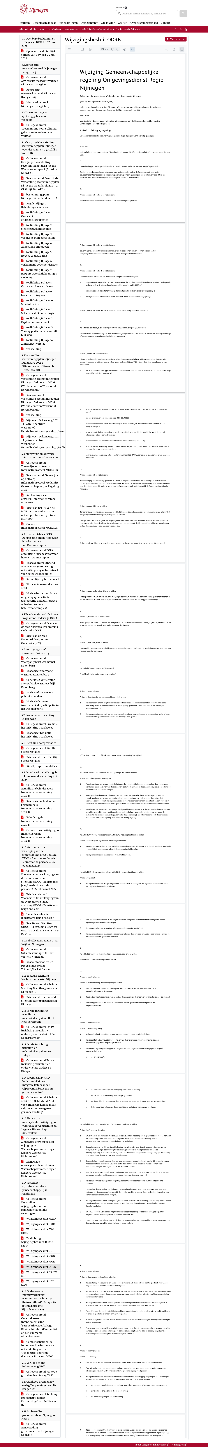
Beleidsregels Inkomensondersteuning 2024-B (36, 821)
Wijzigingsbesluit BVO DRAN (37, 1231)
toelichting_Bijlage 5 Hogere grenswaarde (36, 253)
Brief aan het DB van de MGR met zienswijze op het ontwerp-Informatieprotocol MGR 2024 (38, 513)
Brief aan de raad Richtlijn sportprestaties (39, 759)
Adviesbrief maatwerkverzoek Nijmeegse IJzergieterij (39, 93)
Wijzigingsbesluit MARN (41, 1218)
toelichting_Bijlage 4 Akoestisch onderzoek (36, 245)
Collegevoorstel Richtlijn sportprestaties (39, 750)
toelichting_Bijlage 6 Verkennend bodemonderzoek (39, 262)
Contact (165, 22)
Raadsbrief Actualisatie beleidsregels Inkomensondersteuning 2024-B (38, 807)
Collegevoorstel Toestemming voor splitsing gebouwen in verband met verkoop (38, 130)
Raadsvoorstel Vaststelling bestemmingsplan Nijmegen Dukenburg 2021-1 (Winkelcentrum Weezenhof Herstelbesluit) (40, 402)
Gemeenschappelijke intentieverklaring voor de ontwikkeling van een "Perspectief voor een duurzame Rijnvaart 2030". (37, 1349)
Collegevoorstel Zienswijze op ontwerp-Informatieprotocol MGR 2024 (39, 466)
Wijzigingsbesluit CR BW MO (39, 1274)
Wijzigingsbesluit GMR (40, 1224)
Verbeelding (33, 349)
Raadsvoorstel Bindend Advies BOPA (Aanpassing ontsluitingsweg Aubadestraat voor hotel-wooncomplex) (39, 568)
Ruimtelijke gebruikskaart (42, 579)
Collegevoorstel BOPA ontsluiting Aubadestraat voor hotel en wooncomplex (39, 554)
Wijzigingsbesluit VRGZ (40, 1256)
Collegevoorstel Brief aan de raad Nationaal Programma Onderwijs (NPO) (39, 627)
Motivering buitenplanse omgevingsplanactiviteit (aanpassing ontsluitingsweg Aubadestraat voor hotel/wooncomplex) (39, 601)
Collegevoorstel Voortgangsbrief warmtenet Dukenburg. (38, 662)
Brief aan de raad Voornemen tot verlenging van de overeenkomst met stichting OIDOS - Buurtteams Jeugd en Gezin (40, 901)
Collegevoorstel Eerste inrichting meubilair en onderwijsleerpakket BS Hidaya (37, 1066)
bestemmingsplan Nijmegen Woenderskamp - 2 (39, 196)
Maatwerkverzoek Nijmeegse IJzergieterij (35, 104)
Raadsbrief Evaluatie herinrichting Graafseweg (37, 734)
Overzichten (88, 22)
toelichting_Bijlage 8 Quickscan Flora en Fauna (37, 284)
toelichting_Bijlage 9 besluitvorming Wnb (36, 293)
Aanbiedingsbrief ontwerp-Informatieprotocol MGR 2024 (38, 499)
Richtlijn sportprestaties (41, 766)
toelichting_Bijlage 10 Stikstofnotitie (37, 302)
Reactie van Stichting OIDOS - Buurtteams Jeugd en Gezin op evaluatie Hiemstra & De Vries (39, 929)
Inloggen (179, 1444)
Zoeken (120, 7)
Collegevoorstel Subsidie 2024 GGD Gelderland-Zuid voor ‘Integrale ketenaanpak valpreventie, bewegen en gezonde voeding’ (39, 1105)
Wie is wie (107, 22)
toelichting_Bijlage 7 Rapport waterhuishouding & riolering (39, 273)
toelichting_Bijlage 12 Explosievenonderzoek (37, 320)
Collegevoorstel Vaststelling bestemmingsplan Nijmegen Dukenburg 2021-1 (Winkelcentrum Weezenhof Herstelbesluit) (40, 382)
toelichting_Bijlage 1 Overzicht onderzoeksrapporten (36, 216)
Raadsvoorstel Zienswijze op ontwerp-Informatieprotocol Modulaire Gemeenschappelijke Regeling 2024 (40, 482)
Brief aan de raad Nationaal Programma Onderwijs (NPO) (34, 639)
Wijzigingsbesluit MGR (40, 1261)
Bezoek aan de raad (44, 22)
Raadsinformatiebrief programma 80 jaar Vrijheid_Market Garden (37, 965)
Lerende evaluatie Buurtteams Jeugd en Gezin (37, 916)
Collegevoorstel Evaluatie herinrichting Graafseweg (39, 725)
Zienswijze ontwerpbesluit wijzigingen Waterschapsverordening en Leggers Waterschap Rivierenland (38, 1169)
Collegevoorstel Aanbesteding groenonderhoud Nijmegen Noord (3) (38, 1429)
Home (41, 29)
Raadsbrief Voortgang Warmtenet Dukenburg (37, 672)
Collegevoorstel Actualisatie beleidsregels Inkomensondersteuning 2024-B (37, 790)
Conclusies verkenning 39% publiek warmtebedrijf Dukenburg (38, 683)
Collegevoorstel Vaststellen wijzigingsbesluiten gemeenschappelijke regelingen (34, 1206)
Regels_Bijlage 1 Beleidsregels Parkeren (35, 205)
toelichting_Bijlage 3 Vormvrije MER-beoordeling (38, 236)
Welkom (24, 22)
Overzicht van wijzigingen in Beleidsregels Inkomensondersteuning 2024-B (40, 836)
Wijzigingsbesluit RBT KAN (37, 1283)
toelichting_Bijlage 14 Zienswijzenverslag (37, 341)
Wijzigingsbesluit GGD (40, 1250)
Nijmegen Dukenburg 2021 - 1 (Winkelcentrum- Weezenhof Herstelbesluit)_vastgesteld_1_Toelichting (40, 442)
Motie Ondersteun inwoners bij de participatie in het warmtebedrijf (40, 705)
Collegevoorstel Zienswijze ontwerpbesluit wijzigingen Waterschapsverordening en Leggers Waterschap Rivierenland (38, 1147)
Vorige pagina (177, 39)
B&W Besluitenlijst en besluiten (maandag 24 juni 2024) (90, 29)
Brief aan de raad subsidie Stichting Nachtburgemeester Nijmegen (39, 1001)
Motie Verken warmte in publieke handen (38, 694)
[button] (183, 13)
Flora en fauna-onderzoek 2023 (39, 586)
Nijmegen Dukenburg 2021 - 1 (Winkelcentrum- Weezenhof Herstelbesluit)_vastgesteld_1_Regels (40, 426)
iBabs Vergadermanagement (151, 1444)
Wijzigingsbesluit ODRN (41, 1266)
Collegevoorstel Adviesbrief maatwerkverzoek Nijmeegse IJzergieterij (39, 81)
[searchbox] (147, 13)
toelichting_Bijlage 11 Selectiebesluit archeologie (38, 311)
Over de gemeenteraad (144, 22)
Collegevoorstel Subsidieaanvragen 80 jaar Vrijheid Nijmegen (37, 953)
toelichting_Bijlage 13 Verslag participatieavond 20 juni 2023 (39, 331)
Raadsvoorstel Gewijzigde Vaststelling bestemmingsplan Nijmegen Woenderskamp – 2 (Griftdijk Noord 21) (40, 184)
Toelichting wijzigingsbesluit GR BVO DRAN (37, 1242)
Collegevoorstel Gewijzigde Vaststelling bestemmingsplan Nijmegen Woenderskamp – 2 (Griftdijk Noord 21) (39, 165)
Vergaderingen (68, 22)
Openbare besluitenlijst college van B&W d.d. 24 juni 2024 (38, 55)
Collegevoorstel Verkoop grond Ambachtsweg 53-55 (39, 1373)
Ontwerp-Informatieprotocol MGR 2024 (39, 526)
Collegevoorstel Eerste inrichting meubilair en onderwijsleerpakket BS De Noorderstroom (38, 1032)
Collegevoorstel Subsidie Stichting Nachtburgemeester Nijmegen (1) (39, 988)
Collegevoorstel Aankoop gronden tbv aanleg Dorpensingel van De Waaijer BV (39, 1400)
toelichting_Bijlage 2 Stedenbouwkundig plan (36, 227)
